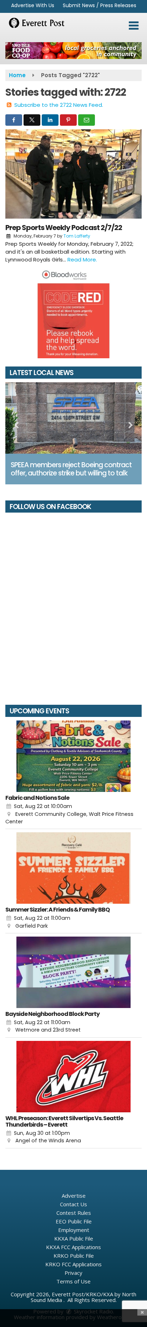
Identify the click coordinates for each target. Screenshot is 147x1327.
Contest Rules (73, 1212)
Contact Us (73, 1204)
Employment (73, 1229)
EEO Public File (74, 1221)
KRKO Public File (74, 1255)
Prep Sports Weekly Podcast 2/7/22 (63, 228)
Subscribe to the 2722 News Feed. (58, 105)
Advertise (74, 1195)
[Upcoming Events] (73, 756)
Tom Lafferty (77, 236)
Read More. (82, 259)
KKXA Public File (73, 1238)
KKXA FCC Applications (73, 1247)
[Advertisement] (73, 50)
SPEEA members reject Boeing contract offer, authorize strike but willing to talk (71, 469)
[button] (134, 25)
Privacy (73, 1272)
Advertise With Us (32, 5)
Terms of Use (73, 1281)
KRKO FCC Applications (73, 1264)
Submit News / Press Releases (99, 5)
